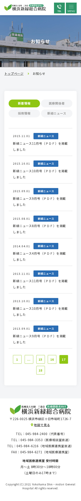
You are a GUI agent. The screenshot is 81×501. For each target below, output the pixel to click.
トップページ (14, 73)
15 (41, 359)
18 (41, 370)
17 (64, 359)
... (28, 359)
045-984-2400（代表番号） (45, 434)
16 (52, 359)
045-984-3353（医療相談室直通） (45, 440)
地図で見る (42, 425)
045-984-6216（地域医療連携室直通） (45, 446)
